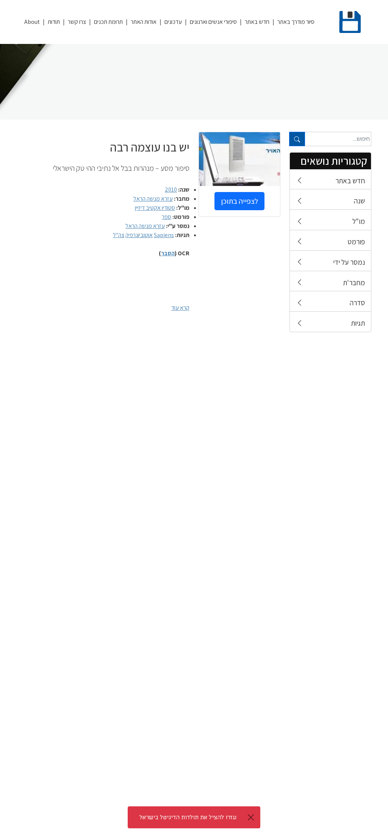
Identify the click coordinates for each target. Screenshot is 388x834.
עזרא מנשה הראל (153, 199)
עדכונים (173, 22)
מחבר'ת (354, 282)
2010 (171, 190)
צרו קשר (77, 22)
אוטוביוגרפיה (139, 235)
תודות (54, 22)
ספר (166, 217)
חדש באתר (257, 22)
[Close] (251, 817)
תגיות (358, 323)
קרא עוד (180, 308)
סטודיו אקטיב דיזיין (155, 208)
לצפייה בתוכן (239, 201)
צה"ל (118, 235)
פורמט (356, 242)
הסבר (168, 253)
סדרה (357, 303)
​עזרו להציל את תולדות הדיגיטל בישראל (187, 817)
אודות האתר (143, 22)
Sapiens (164, 235)
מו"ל (358, 221)
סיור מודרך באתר (295, 22)
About (32, 22)
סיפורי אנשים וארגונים (213, 22)
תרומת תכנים (108, 22)
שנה (359, 201)
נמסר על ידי (349, 262)
